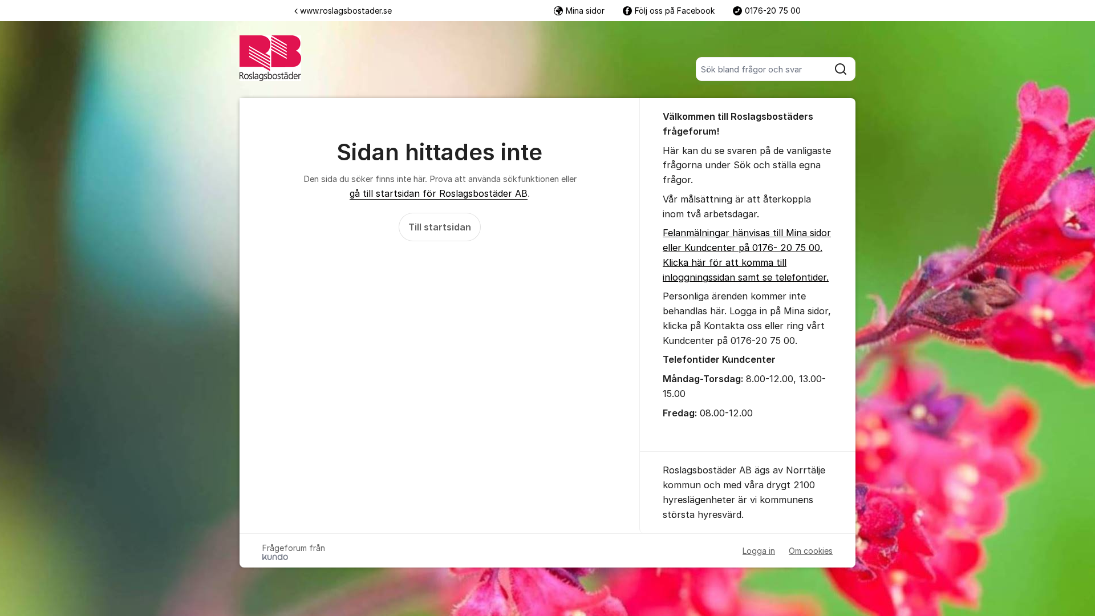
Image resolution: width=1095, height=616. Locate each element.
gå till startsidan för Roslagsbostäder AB (439, 193)
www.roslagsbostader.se (346, 10)
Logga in (759, 551)
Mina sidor (585, 10)
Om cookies (811, 551)
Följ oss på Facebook (675, 10)
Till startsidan (439, 227)
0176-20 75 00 (773, 10)
